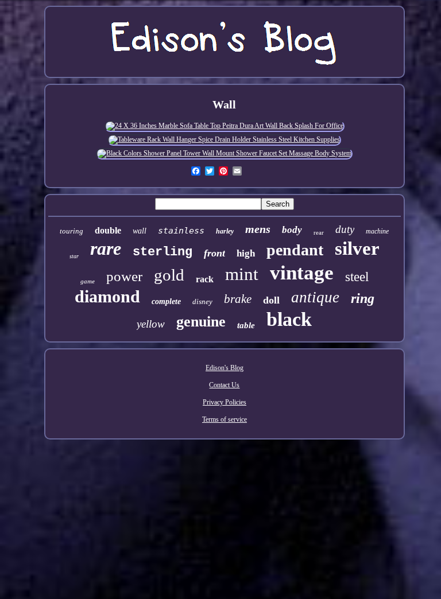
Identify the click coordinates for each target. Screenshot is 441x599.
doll (271, 300)
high (246, 253)
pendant (294, 250)
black (289, 319)
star (74, 256)
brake (238, 299)
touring (71, 231)
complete (166, 301)
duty (344, 229)
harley (225, 231)
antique (315, 297)
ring (362, 298)
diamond (107, 296)
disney (202, 301)
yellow (151, 324)
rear (319, 232)
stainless (181, 230)
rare (105, 248)
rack (205, 279)
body (292, 229)
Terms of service (224, 419)
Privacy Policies (224, 402)
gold (169, 275)
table (246, 325)
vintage (302, 273)
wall (139, 231)
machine (377, 231)
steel (357, 277)
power (124, 276)
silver (357, 248)
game (87, 281)
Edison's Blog (224, 368)
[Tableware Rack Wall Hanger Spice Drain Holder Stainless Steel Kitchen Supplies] (224, 139)
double (108, 230)
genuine (201, 321)
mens (257, 229)
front (214, 253)
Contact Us (224, 385)
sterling (162, 252)
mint (241, 274)
